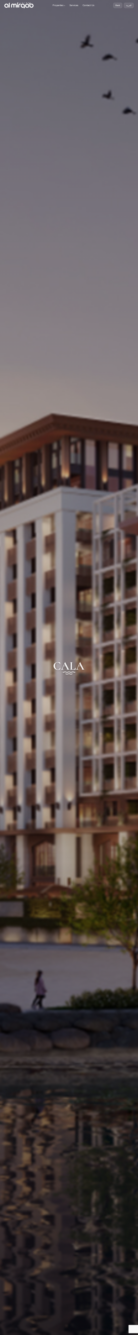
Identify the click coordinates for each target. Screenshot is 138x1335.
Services (73, 5)
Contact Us (88, 5)
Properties (58, 5)
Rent (117, 5)
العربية (128, 5)
